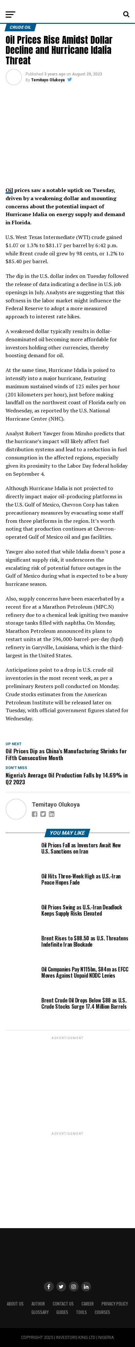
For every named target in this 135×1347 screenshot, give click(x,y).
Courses (102, 1312)
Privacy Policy (115, 1304)
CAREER (88, 1304)
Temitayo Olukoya (48, 80)
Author (38, 1304)
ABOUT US (15, 1304)
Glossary (39, 1312)
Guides (62, 1312)
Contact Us (63, 1304)
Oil (9, 190)
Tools (81, 1312)
